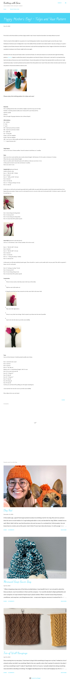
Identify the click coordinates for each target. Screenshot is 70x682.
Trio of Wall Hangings (15, 653)
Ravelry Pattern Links (14, 9)
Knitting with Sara (12, 2)
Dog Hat (8, 510)
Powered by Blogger (36, 678)
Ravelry (9, 57)
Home (5, 9)
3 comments (11, 529)
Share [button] (63, 399)
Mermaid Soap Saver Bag (17, 581)
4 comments (11, 601)
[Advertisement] (35, 450)
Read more (63, 529)
